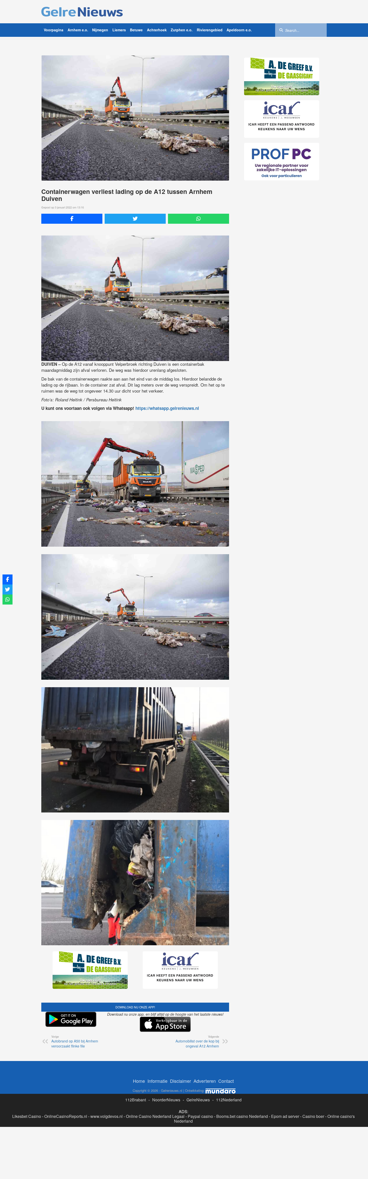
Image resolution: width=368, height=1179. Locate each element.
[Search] (281, 29)
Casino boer (313, 1116)
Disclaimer (180, 1081)
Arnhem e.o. (78, 29)
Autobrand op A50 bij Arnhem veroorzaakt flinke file (74, 1041)
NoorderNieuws (166, 1100)
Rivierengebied (210, 29)
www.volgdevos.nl (106, 1116)
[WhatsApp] (198, 219)
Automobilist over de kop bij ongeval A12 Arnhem (197, 1041)
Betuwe (136, 29)
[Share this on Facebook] (71, 219)
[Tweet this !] (135, 219)
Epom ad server (285, 1116)
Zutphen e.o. (182, 29)
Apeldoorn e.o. (239, 29)
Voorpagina (53, 29)
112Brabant (135, 1100)
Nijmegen (100, 29)
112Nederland (229, 1100)
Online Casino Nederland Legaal (155, 1116)
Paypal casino (200, 1116)
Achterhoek (157, 29)
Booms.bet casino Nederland (242, 1116)
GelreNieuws (198, 1100)
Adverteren (205, 1081)
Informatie (157, 1081)
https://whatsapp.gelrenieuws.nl (167, 408)
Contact (226, 1081)
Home (139, 1081)
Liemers (119, 29)
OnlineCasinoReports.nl (65, 1116)
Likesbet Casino (26, 1116)
